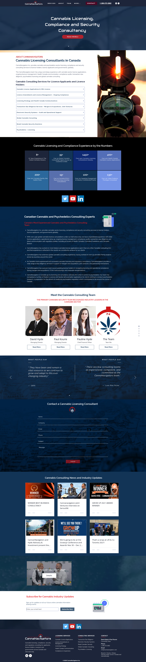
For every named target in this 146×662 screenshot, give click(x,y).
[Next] (135, 28)
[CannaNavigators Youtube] (72, 626)
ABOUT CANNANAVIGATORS (29, 57)
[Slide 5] (76, 395)
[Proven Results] (77, 46)
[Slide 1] (69, 395)
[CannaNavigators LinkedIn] (78, 626)
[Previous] (11, 28)
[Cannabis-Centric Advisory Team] (75, 46)
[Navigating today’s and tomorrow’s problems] (68, 46)
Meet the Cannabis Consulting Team (73, 294)
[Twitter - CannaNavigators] (65, 198)
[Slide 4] (74, 395)
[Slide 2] (71, 395)
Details (49, 575)
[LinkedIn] (116, 3)
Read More (37, 347)
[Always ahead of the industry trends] (70, 46)
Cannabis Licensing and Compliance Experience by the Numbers (73, 145)
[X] (118, 3)
